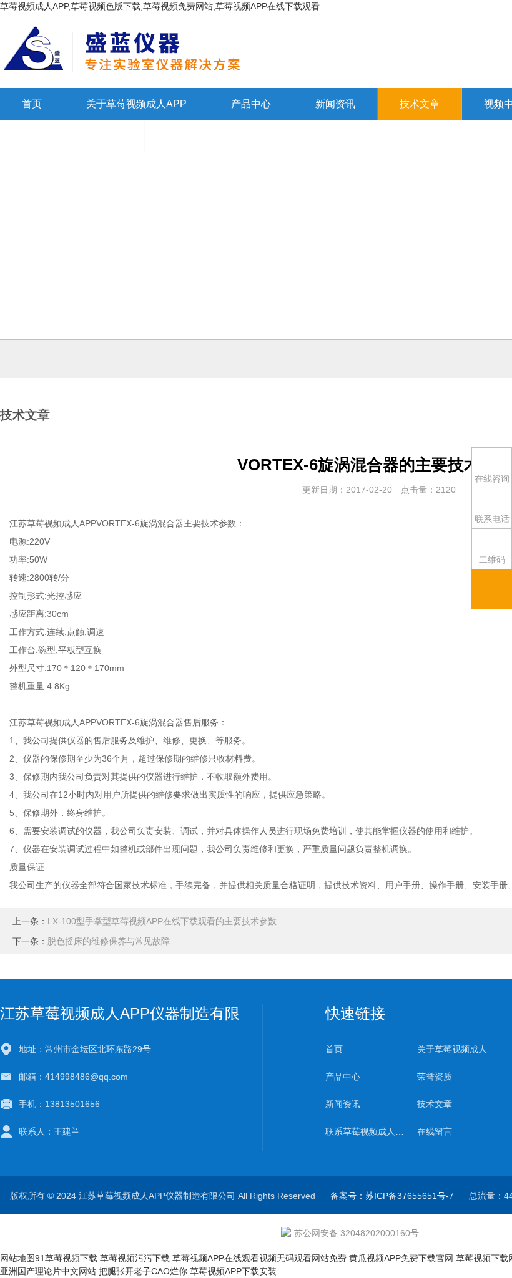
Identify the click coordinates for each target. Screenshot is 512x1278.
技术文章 (420, 104)
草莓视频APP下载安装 (233, 1271)
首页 (32, 104)
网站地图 (17, 1258)
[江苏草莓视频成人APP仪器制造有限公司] (230, 50)
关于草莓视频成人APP (136, 104)
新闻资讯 (335, 104)
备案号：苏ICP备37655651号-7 (392, 1196)
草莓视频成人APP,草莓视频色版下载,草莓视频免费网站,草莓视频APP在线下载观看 (160, 6)
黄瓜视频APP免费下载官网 (401, 1258)
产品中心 (251, 104)
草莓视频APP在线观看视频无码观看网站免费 (259, 1258)
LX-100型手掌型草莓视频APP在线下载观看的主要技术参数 (162, 921)
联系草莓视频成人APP (72, 136)
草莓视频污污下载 (135, 1258)
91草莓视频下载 (66, 1258)
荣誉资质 (434, 1077)
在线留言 (187, 136)
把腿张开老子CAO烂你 (143, 1271)
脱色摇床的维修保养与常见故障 (108, 941)
